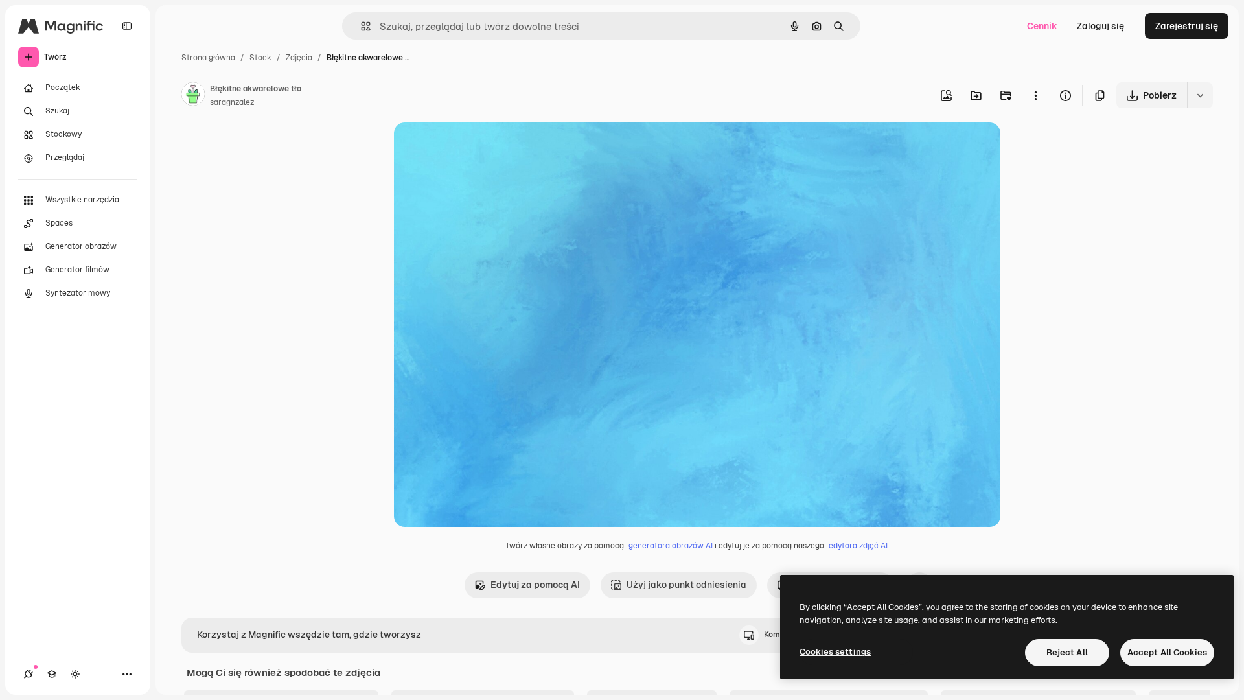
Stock (260, 57)
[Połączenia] (28, 674)
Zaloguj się (1100, 26)
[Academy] (51, 674)
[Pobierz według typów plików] (1200, 95)
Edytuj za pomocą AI (535, 584)
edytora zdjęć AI (858, 546)
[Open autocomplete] (360, 26)
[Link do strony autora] (193, 96)
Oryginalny (483, 147)
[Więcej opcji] (1035, 95)
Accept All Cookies (1167, 652)
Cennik (1042, 26)
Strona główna (208, 57)
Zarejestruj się (1186, 26)
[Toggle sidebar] (127, 26)
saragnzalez (232, 102)
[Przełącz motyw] (75, 674)
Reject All (1067, 652)
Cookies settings (835, 651)
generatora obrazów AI (670, 546)
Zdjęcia (299, 57)
